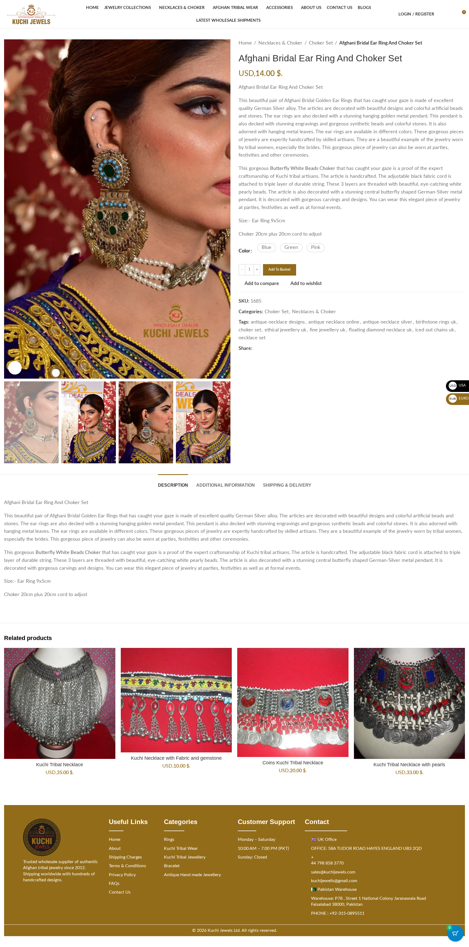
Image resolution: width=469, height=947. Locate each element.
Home (245, 43)
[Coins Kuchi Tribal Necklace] (292, 702)
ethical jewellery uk (285, 330)
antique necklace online (333, 322)
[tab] (173, 482)
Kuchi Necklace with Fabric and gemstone (176, 758)
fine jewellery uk (327, 330)
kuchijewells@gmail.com (334, 881)
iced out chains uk (434, 330)
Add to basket (279, 269)
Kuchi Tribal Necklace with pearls (409, 764)
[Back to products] (455, 43)
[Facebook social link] (255, 348)
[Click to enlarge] (15, 368)
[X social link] (262, 348)
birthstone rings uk (436, 322)
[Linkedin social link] (275, 348)
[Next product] (461, 43)
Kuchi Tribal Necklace (59, 764)
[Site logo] (31, 14)
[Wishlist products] (452, 14)
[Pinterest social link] (268, 348)
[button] (266, 248)
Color (244, 251)
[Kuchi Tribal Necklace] (59, 703)
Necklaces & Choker (280, 43)
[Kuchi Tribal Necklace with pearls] (409, 703)
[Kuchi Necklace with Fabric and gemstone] (176, 700)
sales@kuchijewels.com (333, 872)
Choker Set (321, 43)
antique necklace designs (278, 322)
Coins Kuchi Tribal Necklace (292, 762)
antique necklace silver (387, 322)
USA (457, 385)
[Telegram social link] (288, 348)
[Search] (442, 14)
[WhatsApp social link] (281, 348)
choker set (250, 330)
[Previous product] (448, 43)
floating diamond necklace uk (380, 330)
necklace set (252, 337)
